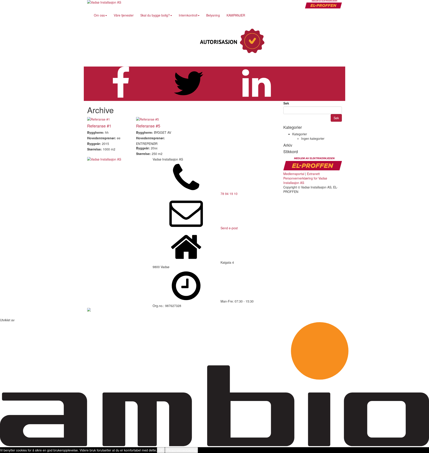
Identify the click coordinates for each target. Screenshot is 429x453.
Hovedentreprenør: (101, 138)
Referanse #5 (148, 126)
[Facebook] (305, 41)
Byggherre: (95, 132)
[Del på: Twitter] (188, 98)
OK (161, 450)
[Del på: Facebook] (120, 98)
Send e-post (229, 228)
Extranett (313, 173)
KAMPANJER (236, 15)
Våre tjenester (124, 15)
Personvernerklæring (181, 450)
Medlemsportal (293, 173)
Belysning (213, 15)
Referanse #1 (99, 126)
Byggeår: (94, 143)
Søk (286, 103)
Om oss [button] (99, 15)
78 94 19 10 (229, 193)
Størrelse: (94, 149)
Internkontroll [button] (188, 15)
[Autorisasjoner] (231, 41)
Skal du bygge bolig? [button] (155, 15)
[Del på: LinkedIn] (256, 98)
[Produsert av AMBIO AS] (214, 445)
